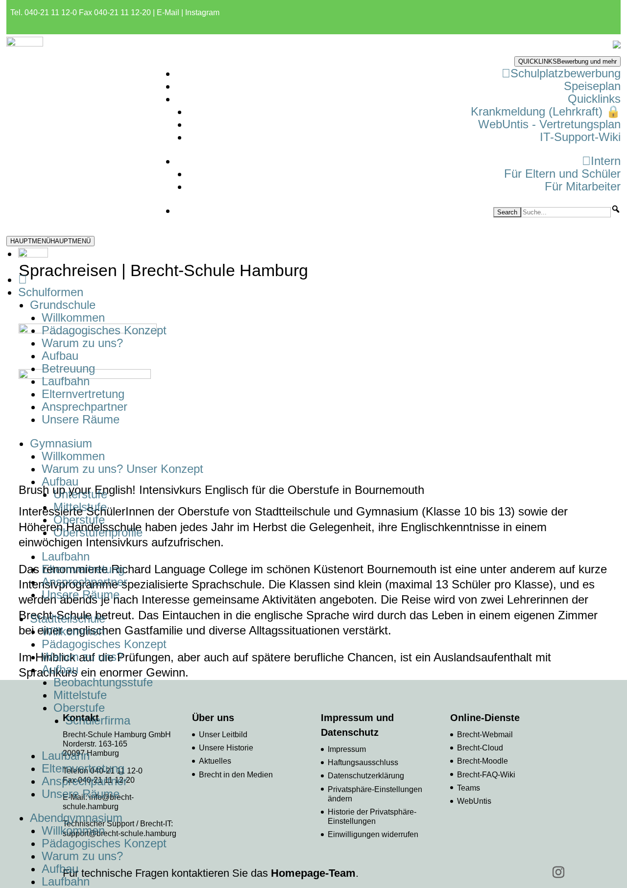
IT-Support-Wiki (580, 136)
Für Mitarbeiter (583, 186)
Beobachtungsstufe (103, 682)
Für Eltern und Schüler (562, 173)
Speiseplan (592, 86)
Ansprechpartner (84, 406)
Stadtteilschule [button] (67, 618)
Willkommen (73, 317)
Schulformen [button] (50, 292)
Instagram (202, 12)
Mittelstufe (80, 507)
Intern (606, 160)
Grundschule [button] (63, 304)
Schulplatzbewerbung (565, 73)
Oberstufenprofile (98, 532)
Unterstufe (80, 494)
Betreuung (68, 368)
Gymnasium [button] (61, 443)
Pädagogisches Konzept (104, 330)
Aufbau (60, 355)
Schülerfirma (97, 720)
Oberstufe (79, 519)
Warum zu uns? (82, 343)
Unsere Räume (81, 419)
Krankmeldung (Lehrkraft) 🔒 (546, 111)
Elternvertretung (83, 393)
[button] (616, 209)
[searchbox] (566, 212)
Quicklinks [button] (594, 98)
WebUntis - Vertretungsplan (549, 124)
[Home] (22, 279)
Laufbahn (66, 381)
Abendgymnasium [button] (76, 817)
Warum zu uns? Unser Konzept (122, 468)
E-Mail (168, 12)
